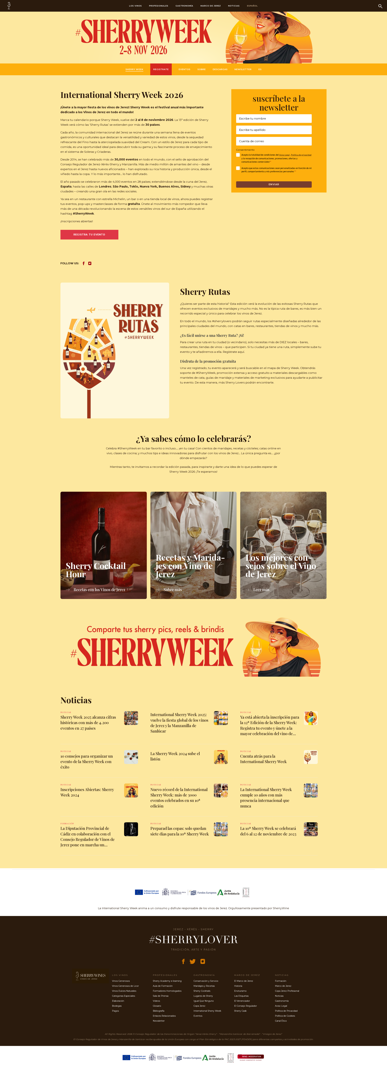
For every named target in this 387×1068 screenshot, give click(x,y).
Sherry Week (134, 69)
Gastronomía (184, 6)
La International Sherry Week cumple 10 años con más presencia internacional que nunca (266, 798)
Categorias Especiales (123, 996)
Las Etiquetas (241, 996)
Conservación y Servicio (206, 981)
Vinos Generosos (121, 981)
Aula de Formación (163, 986)
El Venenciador (242, 1001)
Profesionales (158, 6)
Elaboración (118, 1001)
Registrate (161, 69)
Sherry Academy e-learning (167, 981)
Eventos (184, 69)
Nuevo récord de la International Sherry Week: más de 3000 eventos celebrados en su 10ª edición (179, 798)
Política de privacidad (301, 155)
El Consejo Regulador (245, 1006)
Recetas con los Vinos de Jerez (99, 590)
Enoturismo (240, 991)
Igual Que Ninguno (204, 1001)
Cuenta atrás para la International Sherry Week (263, 758)
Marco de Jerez (210, 6)
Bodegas (117, 1006)
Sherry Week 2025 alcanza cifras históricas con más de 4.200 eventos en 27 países (88, 722)
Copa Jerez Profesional (287, 991)
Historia (238, 986)
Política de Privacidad (286, 1011)
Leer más (260, 590)
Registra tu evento (89, 234)
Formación (280, 981)
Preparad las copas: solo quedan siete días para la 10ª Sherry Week (179, 831)
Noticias (234, 6)
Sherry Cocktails (202, 991)
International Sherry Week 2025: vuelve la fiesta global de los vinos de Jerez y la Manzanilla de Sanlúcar (179, 723)
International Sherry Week (207, 1011)
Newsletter (243, 69)
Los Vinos (135, 6)
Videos (156, 1001)
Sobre (201, 69)
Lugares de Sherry (203, 996)
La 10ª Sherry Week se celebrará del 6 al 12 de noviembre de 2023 (268, 831)
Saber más (172, 590)
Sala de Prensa (160, 996)
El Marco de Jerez (243, 981)
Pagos (115, 1011)
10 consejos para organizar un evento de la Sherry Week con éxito (86, 761)
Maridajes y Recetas (204, 986)
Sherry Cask (240, 1011)
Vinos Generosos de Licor (125, 986)
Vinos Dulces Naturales (124, 991)
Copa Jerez (199, 1006)
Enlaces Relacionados (164, 1016)
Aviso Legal (284, 155)
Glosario (157, 1006)
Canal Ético (281, 1020)
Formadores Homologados (167, 991)
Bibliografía (158, 1011)
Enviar (274, 184)
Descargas (220, 69)
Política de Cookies (285, 1016)
